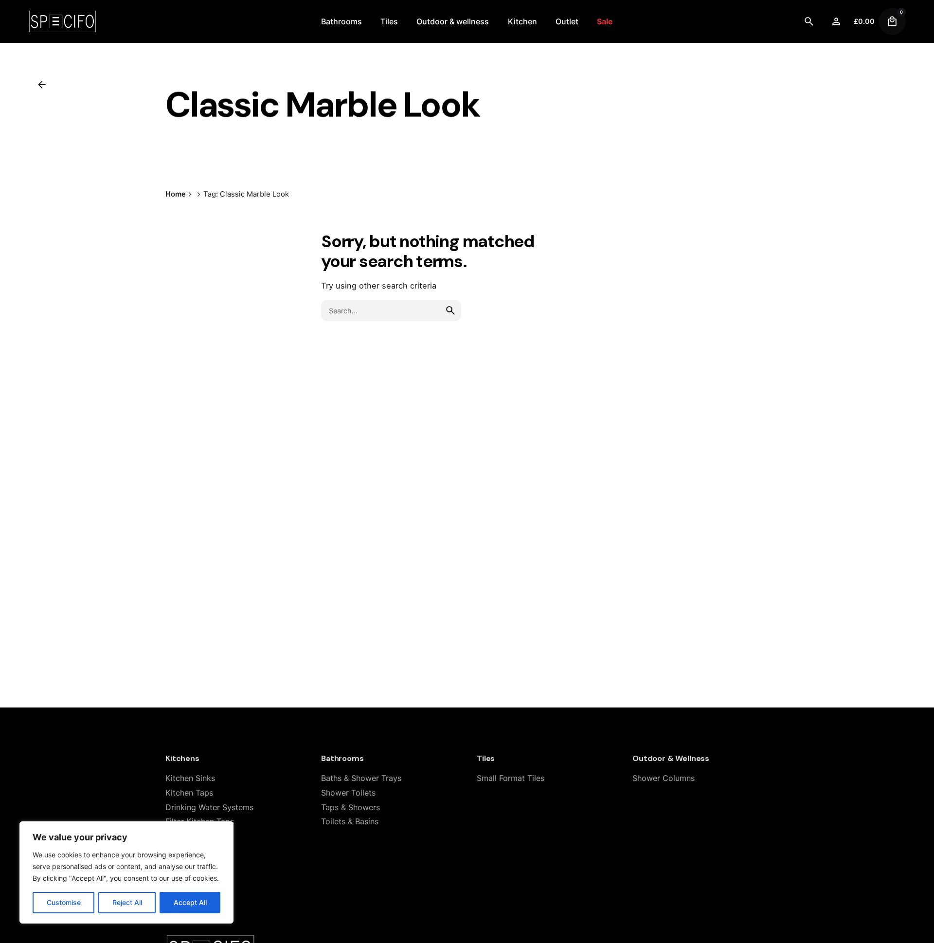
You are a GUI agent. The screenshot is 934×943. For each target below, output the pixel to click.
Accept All (190, 902)
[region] (126, 872)
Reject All (127, 902)
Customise (64, 902)
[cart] (892, 21)
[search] (450, 310)
